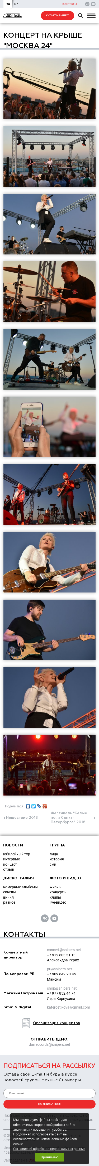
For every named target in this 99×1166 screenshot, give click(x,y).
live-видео (58, 902)
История (57, 859)
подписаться (49, 1104)
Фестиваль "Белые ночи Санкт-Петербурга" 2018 (69, 817)
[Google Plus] (45, 805)
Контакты (69, 4)
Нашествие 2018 (22, 818)
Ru (8, 4)
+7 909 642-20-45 (61, 974)
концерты (58, 892)
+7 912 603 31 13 (61, 955)
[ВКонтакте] (28, 805)
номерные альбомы (20, 887)
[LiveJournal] (39, 805)
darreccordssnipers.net (49, 1044)
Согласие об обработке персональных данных (49, 1149)
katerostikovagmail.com (68, 1007)
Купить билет (57, 15)
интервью (11, 859)
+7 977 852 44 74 (61, 993)
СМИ (53, 864)
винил (8, 897)
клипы (55, 897)
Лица (54, 854)
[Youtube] (93, 4)
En (16, 4)
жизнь (55, 887)
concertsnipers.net (64, 950)
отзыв (8, 869)
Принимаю (50, 1157)
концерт (10, 864)
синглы (9, 892)
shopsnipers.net (62, 988)
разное (9, 902)
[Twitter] (33, 805)
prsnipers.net (59, 969)
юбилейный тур (16, 854)
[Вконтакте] (87, 4)
